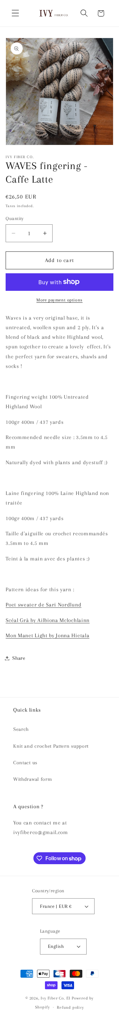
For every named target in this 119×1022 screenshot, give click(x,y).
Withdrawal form (32, 779)
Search (21, 729)
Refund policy (70, 1007)
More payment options (59, 299)
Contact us (25, 763)
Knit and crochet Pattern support (51, 746)
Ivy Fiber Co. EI (55, 998)
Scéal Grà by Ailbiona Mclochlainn (48, 620)
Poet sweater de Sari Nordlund (43, 604)
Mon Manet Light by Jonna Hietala (47, 635)
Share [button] (18, 658)
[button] (15, 13)
